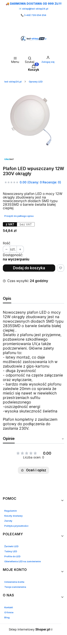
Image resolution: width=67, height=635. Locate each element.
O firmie (8, 612)
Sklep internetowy (29, 629)
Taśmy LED (10, 551)
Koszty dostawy (13, 515)
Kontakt (8, 607)
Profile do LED (12, 556)
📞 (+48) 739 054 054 (33, 15)
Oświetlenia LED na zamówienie (22, 561)
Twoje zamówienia (15, 586)
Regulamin (10, 510)
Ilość (6, 243)
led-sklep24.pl (13, 81)
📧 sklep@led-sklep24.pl (33, 8)
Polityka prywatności (16, 525)
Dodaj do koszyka (29, 268)
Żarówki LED (11, 546)
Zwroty (8, 520)
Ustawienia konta (14, 581)
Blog (7, 617)
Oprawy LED (36, 81)
